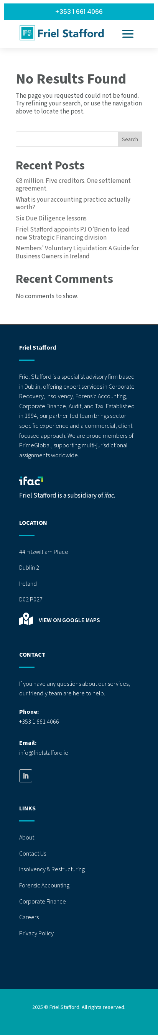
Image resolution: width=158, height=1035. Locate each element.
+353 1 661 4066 (79, 11)
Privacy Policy (36, 933)
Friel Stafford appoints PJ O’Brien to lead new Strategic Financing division (73, 233)
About (26, 837)
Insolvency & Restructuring (52, 869)
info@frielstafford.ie (43, 753)
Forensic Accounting (44, 885)
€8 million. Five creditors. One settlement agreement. (73, 184)
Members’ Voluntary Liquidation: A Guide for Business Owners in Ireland (77, 252)
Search (130, 139)
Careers (29, 917)
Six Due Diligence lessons (51, 218)
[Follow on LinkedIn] (25, 775)
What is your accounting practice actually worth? (73, 203)
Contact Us (32, 853)
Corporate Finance (42, 901)
